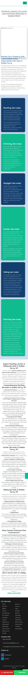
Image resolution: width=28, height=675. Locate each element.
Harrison (17, 613)
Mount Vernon (6, 628)
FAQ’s (16, 608)
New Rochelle (18, 628)
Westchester (5, 624)
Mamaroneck (18, 624)
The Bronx (17, 626)
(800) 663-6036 (14, 593)
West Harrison (19, 622)
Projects (17, 606)
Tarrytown (17, 617)
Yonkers (4, 619)
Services (4, 606)
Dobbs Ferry (5, 622)
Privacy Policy (5, 613)
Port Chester (5, 615)
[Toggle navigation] (25, 3)
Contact (4, 611)
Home (3, 604)
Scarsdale (17, 615)
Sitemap (17, 611)
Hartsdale (4, 617)
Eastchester (5, 626)
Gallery (4, 608)
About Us (17, 604)
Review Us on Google (5, 632)
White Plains (18, 619)
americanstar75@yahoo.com (11, 643)
